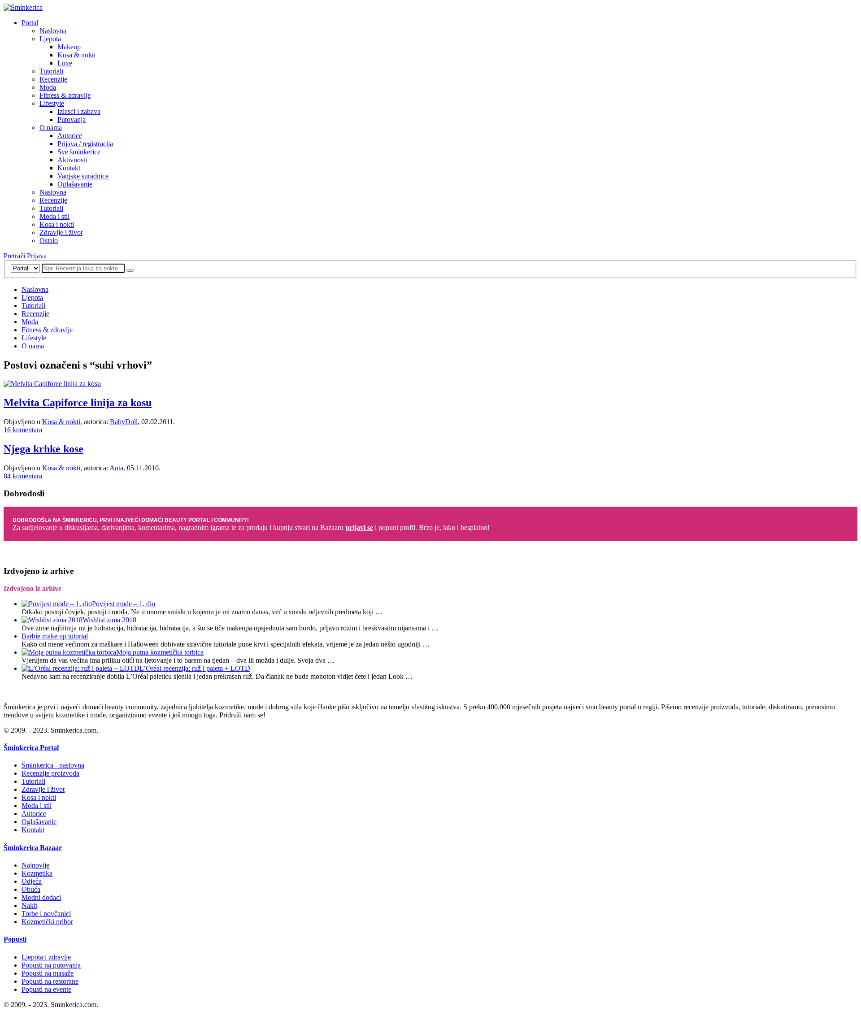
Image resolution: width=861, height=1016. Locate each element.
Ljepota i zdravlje (46, 957)
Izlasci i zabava (78, 111)
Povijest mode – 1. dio (123, 604)
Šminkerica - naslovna (53, 765)
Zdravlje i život (61, 232)
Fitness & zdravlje (65, 95)
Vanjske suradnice (83, 176)
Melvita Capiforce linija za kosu (78, 402)
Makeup (69, 47)
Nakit (29, 905)
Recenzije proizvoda (50, 773)
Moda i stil (54, 216)
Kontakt (68, 168)
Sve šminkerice (78, 152)
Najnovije (35, 865)
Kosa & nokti (76, 55)
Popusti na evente (46, 989)
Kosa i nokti (56, 224)
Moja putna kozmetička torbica (160, 652)
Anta (116, 468)
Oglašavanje (74, 184)
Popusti (15, 939)
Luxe (64, 63)
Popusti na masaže (48, 973)
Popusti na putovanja (51, 965)
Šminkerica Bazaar (33, 847)
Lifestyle (51, 103)
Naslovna (52, 31)
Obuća (31, 889)
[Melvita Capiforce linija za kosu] (52, 383)
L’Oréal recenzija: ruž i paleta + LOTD (194, 668)
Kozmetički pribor (47, 921)
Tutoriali (51, 71)
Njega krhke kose (43, 449)
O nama (50, 127)
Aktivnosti (72, 160)
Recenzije (53, 79)
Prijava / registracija (85, 144)
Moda (47, 87)
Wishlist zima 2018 (109, 620)
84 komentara (23, 476)
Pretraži (14, 256)
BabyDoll (124, 422)
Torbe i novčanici (46, 913)
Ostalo (48, 240)
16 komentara (23, 430)
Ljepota (50, 39)
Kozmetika (37, 873)
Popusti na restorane (50, 981)
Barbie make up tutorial (55, 636)
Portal (30, 22)
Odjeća (32, 881)
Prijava (37, 256)
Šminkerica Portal (31, 747)
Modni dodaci (41, 897)
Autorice (69, 135)
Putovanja (71, 119)
